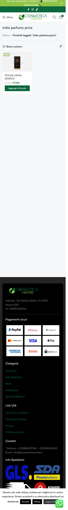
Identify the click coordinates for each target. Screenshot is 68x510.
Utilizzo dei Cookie (16, 419)
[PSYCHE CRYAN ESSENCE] (17, 62)
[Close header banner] (62, 3)
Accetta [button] (25, 501)
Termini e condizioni (17, 412)
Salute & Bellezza (15, 396)
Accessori (11, 370)
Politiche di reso (15, 432)
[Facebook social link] (28, 9)
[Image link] (24, 290)
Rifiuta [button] (37, 501)
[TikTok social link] (37, 9)
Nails (8, 383)
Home (5, 35)
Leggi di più (50, 501)
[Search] (54, 17)
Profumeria (12, 390)
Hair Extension (14, 377)
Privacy (10, 425)
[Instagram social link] (32, 9)
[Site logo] (33, 16)
